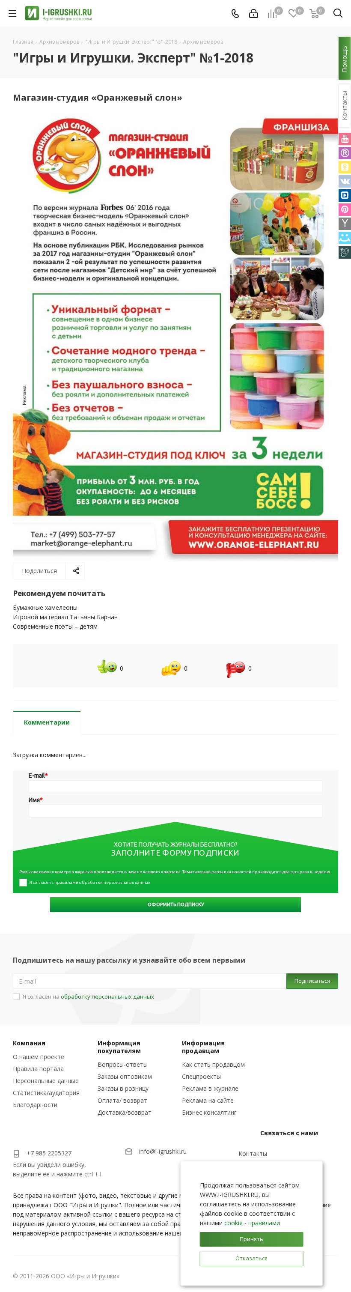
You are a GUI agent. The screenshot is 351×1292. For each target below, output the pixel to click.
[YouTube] (345, 139)
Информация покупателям (119, 1047)
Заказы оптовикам (125, 1076)
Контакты (252, 1153)
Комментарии (47, 722)
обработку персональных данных (107, 996)
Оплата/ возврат (122, 1100)
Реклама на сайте (208, 1100)
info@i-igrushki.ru (163, 1152)
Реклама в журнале (210, 1088)
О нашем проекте (38, 1057)
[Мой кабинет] (253, 13)
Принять (251, 1239)
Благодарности (35, 1105)
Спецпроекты (201, 1076)
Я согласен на (88, 996)
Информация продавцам (203, 1047)
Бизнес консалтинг (209, 1112)
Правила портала (38, 1069)
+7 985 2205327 (49, 1153)
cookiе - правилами (252, 1223)
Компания (29, 1043)
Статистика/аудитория (46, 1093)
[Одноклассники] (345, 167)
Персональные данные (46, 1081)
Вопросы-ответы (123, 1064)
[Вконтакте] (345, 181)
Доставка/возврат (125, 1112)
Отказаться (251, 1258)
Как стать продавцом (213, 1064)
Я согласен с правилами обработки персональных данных (89, 882)
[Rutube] (345, 153)
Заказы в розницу (123, 1088)
